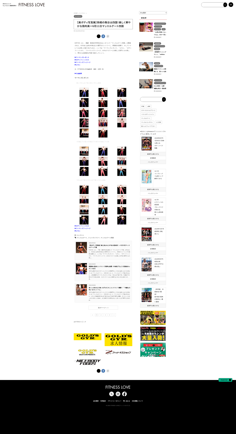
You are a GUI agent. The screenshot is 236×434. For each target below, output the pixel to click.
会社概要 (96, 401)
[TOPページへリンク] (23, 4)
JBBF (148, 106)
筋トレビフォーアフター (148, 126)
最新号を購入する (153, 154)
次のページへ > (103, 308)
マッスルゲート (82, 238)
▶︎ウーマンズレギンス (82, 57)
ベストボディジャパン (147, 114)
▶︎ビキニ (77, 65)
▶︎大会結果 (78, 73)
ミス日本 (158, 122)
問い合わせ (126, 401)
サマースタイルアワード (148, 110)
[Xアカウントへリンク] (111, 395)
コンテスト (80, 235)
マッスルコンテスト (147, 122)
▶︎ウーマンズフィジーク (83, 62)
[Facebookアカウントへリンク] (124, 395)
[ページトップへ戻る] (225, 381)
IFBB (142, 106)
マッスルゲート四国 (107, 238)
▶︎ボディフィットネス (82, 60)
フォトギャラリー (94, 238)
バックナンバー (153, 162)
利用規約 (103, 401)
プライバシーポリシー (114, 401)
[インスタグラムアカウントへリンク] (118, 395)
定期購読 (153, 158)
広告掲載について (137, 401)
